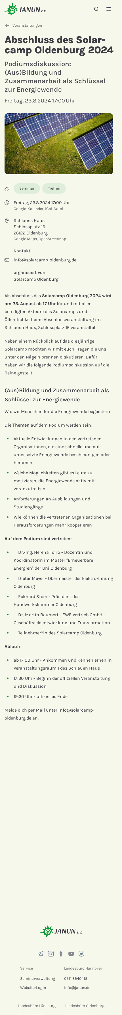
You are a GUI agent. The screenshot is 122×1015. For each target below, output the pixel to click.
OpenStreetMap (52, 238)
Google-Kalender (28, 208)
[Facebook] (61, 954)
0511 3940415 (75, 978)
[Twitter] (81, 954)
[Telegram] (40, 953)
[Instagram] (51, 954)
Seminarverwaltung (37, 978)
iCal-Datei (54, 208)
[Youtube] (71, 954)
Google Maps (25, 238)
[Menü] (108, 9)
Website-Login (33, 987)
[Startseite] (26, 9)
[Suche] (96, 9)
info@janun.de (77, 987)
